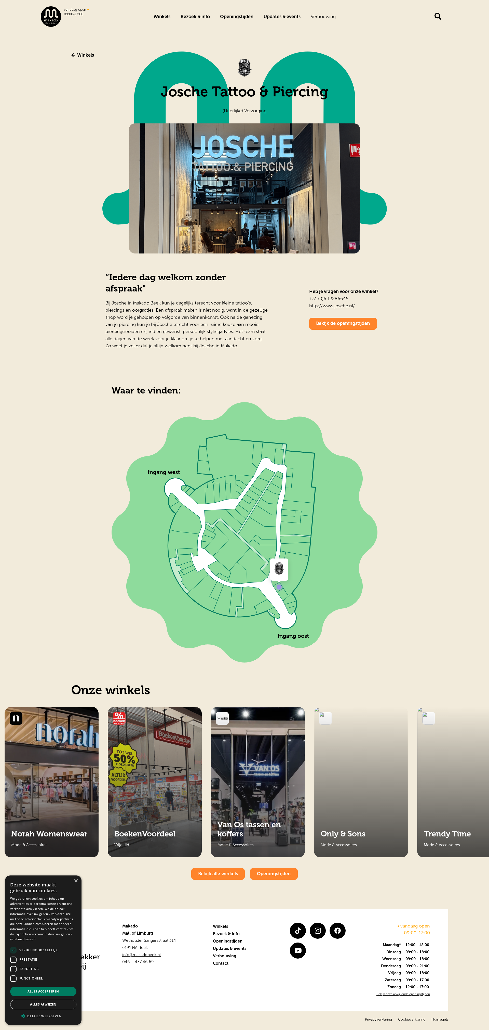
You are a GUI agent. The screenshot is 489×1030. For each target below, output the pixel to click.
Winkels (220, 926)
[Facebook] (338, 931)
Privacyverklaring (378, 1019)
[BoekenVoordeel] (155, 782)
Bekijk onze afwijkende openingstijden (403, 994)
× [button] (76, 881)
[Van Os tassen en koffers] (258, 782)
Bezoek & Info (226, 934)
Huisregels (439, 1019)
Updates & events (229, 948)
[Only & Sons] (361, 782)
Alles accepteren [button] (43, 991)
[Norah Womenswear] (52, 782)
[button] (43, 1016)
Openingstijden (227, 941)
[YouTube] (298, 951)
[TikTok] (298, 931)
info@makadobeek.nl (141, 954)
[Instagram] (318, 931)
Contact (220, 963)
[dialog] (43, 950)
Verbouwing (224, 956)
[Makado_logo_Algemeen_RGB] (51, 16)
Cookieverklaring (411, 1019)
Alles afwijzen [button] (43, 1004)
